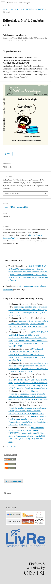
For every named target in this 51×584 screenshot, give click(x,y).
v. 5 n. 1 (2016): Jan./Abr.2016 (32, 9)
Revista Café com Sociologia (18, 3)
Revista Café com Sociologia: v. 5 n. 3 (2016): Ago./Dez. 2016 (26, 439)
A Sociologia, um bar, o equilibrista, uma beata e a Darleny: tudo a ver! (27, 408)
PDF (8, 154)
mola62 (3, 582)
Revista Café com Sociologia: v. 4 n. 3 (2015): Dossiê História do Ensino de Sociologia (27, 326)
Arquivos (14, 9)
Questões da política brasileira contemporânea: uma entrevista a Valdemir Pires (27, 419)
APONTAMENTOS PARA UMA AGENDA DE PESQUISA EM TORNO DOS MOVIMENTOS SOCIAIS (27, 383)
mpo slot (17, 582)
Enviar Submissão (13, 481)
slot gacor (10, 582)
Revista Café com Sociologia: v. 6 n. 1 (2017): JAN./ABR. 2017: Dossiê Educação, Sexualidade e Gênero (28, 277)
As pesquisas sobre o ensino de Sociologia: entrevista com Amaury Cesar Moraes (28, 366)
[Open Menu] (3, 3)
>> (15, 446)
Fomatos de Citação (12, 193)
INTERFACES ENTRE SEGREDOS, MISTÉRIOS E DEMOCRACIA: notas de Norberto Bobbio (26, 352)
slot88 (23, 582)
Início (5, 9)
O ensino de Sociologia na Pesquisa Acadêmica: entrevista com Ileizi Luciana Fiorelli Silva (26, 394)
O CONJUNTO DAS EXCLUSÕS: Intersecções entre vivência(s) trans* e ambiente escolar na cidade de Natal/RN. (28, 269)
